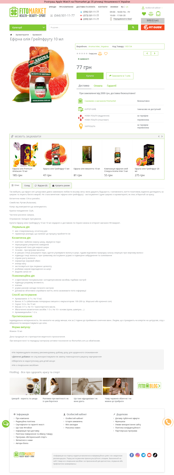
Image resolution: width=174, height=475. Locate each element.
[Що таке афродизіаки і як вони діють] (87, 386)
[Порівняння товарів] (151, 14)
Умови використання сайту (128, 424)
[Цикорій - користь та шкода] (25, 386)
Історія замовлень (74, 421)
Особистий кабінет (74, 418)
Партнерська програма (126, 430)
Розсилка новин (73, 427)
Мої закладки (72, 424)
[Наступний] (154, 53)
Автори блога (22, 443)
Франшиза (120, 421)
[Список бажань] (144, 14)
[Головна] (11, 34)
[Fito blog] (149, 385)
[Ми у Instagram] (137, 455)
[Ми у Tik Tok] (155, 455)
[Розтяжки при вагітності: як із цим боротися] (56, 386)
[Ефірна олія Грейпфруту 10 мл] (41, 75)
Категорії (17, 27)
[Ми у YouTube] (149, 455)
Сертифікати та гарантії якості (30, 424)
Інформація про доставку (27, 430)
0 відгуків (93, 53)
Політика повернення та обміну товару (34, 434)
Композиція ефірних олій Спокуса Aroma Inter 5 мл (116, 170)
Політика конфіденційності (127, 427)
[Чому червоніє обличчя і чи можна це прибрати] (118, 386)
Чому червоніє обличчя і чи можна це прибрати (118, 399)
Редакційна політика (25, 421)
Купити (90, 75)
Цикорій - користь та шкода (24, 398)
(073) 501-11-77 (90, 15)
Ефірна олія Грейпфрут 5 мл (56, 169)
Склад (27, 185)
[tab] (84, 86)
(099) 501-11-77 (90, 19)
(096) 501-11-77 (90, 11)
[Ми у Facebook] (132, 455)
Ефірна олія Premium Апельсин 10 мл (22, 170)
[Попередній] (147, 53)
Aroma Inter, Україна (98, 46)
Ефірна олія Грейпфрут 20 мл (147, 170)
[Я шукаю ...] (133, 27)
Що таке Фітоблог (24, 427)
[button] (158, 14)
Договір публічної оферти (127, 418)
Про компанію (22, 418)
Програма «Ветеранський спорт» (31, 437)
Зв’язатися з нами (24, 440)
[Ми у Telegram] (143, 455)
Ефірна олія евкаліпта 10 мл (87, 169)
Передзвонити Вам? (122, 18)
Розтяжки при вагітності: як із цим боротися (56, 399)
